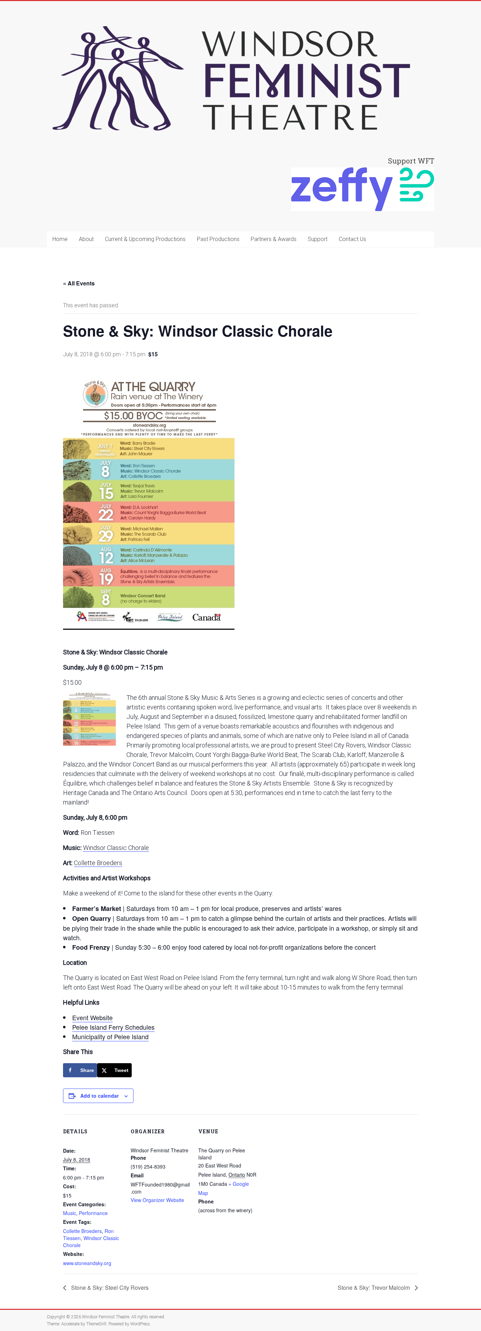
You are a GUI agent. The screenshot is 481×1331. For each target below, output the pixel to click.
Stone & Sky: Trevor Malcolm (374, 1287)
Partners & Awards (273, 239)
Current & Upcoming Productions (145, 239)
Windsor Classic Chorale (116, 847)
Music (69, 1212)
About (86, 239)
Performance (93, 1212)
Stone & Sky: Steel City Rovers (109, 1287)
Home (60, 239)
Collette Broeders (98, 863)
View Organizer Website (157, 1199)
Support (317, 239)
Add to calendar (99, 1095)
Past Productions (218, 239)
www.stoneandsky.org (87, 1263)
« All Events (79, 283)
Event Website (92, 1017)
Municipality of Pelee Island (110, 1036)
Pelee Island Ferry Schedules (113, 1026)
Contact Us (352, 239)
